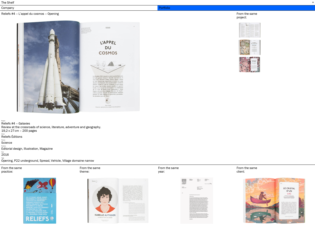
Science (6, 143)
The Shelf (7, 2)
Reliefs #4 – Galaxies (15, 123)
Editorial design (11, 149)
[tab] (79, 7)
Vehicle (56, 160)
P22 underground (26, 160)
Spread (44, 160)
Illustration (31, 149)
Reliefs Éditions (11, 137)
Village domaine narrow (78, 160)
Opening (7, 160)
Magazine (46, 149)
